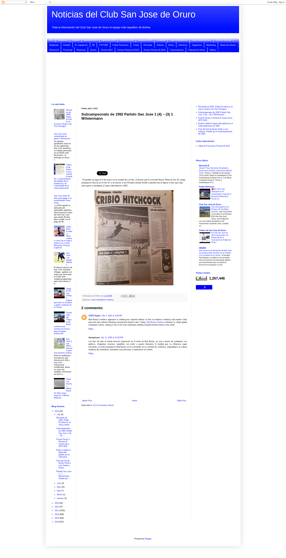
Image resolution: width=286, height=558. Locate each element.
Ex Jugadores (81, 45)
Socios (93, 50)
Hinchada (147, 45)
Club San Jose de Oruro (210, 204)
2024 (57, 411)
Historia (160, 45)
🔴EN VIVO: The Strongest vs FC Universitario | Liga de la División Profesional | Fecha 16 (221, 194)
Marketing (211, 45)
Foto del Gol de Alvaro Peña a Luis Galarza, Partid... (63, 464)
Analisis (75, 40)
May (59, 487)
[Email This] (122, 296)
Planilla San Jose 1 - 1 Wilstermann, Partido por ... (63, 475)
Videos (213, 50)
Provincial (67, 50)
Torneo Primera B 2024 (154, 50)
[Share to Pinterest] (133, 296)
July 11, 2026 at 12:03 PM (112, 337)
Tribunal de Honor (196, 50)
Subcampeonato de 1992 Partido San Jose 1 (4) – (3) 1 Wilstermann (214, 113)
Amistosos (63, 40)
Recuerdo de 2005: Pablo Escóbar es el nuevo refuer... (63, 421)
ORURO (202, 248)
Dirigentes (54, 45)
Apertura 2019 (90, 40)
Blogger (148, 539)
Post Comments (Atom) (103, 405)
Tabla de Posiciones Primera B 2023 (214, 146)
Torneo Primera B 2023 (128, 50)
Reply (90, 329)
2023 (57, 503)
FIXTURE (103, 45)
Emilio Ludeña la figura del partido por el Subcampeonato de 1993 (215, 124)
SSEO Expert (94, 315)
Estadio (66, 45)
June (59, 483)
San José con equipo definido (69, 259)
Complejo (160, 40)
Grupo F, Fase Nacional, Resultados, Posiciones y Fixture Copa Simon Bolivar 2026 (215, 170)
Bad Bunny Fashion (155, 322)
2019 (57, 518)
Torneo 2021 (107, 50)
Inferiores (182, 45)
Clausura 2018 (127, 40)
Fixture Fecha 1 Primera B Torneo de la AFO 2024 (63, 442)
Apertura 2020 (108, 40)
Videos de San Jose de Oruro (212, 230)
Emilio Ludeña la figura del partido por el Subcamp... (63, 453)
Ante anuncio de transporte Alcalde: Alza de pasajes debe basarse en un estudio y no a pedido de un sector (215, 252)
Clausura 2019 (145, 40)
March (60, 494)
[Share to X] (127, 296)
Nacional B (204, 165)
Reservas (81, 50)
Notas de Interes (228, 45)
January (60, 498)
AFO (51, 40)
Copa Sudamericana (201, 40)
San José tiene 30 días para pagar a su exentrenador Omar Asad (63, 199)
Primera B (54, 50)
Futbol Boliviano (206, 187)
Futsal (136, 45)
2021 (57, 510)
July (59, 414)
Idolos (171, 45)
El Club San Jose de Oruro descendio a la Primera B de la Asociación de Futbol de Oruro (221, 237)
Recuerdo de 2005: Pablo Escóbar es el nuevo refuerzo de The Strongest (215, 108)
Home (134, 400)
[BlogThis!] (125, 296)
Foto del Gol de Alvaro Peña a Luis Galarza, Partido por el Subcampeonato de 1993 (215, 131)
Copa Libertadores (178, 40)
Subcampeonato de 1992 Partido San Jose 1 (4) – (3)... (64, 432)
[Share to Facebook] (130, 296)
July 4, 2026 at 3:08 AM (111, 315)
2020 (57, 514)
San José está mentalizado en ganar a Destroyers (62, 136)
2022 (57, 507)
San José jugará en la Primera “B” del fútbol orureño (220, 209)
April (59, 491)
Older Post (181, 400)
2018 (57, 522)
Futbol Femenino (120, 45)
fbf (93, 45)
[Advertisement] (143, 78)
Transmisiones (177, 50)
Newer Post (87, 400)
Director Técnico (223, 40)
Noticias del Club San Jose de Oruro (123, 14)
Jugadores (197, 45)
